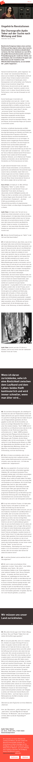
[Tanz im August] (2, 3)
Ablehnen (25, 757)
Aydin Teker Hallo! (7, 729)
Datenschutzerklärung (9, 753)
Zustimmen (14, 757)
